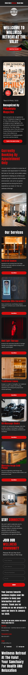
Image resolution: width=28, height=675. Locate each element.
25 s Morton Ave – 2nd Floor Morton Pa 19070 (13, 628)
